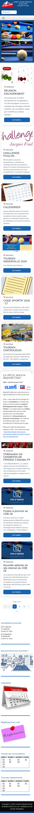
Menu (3, 18)
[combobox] (9, 12)
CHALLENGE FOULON (11, 154)
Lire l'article (17, 120)
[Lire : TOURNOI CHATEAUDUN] (17, 332)
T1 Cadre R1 (5, 629)
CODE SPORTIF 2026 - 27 (16, 302)
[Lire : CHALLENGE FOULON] (17, 138)
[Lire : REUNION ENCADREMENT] (17, 74)
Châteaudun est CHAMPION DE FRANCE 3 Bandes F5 (16, 457)
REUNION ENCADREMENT (14, 92)
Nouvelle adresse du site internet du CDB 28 (15, 568)
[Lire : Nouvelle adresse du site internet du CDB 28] (17, 550)
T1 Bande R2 (5, 636)
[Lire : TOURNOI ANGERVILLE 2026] (17, 243)
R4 (4, 766)
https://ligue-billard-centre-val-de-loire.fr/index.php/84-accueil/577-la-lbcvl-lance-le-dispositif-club (16, 434)
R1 (4, 760)
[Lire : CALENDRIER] (17, 192)
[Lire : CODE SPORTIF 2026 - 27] (17, 286)
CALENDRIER (11, 207)
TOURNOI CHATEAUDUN (12, 349)
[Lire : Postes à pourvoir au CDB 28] (17, 496)
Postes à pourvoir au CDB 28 (15, 512)
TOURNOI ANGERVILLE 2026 (15, 260)
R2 (4, 762)
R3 (4, 764)
